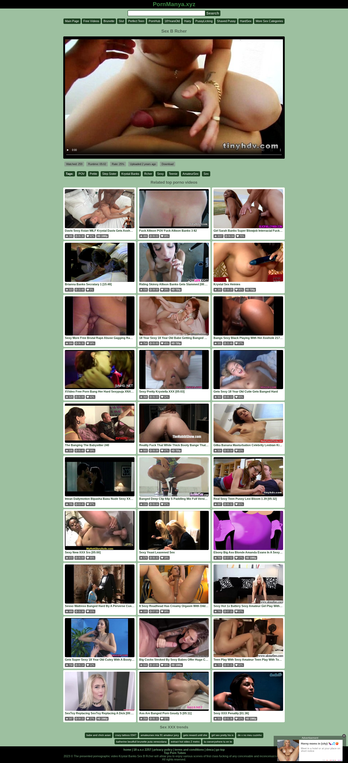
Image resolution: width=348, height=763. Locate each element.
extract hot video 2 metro (185, 741)
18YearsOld (172, 21)
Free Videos (91, 21)
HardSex (245, 21)
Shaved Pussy (226, 21)
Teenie (173, 173)
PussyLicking (204, 21)
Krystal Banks (130, 173)
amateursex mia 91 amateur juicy (160, 735)
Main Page (72, 21)
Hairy (187, 21)
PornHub (154, 21)
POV (81, 173)
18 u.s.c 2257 (142, 749)
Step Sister (109, 173)
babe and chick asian (98, 735)
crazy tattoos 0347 (125, 735)
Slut (121, 21)
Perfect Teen (136, 21)
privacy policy (163, 749)
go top (220, 749)
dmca (210, 749)
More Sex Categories (269, 21)
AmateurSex (190, 173)
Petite (93, 173)
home (127, 749)
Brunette (108, 21)
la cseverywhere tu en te (218, 741)
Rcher (148, 173)
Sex (206, 173)
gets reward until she (195, 735)
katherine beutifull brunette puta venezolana (141, 741)
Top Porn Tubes (175, 752)
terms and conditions (189, 749)
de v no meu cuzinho (250, 735)
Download (167, 164)
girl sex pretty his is (222, 735)
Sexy (160, 173)
